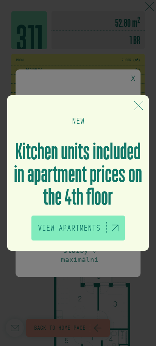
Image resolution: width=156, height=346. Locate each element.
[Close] (138, 105)
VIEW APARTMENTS (69, 228)
